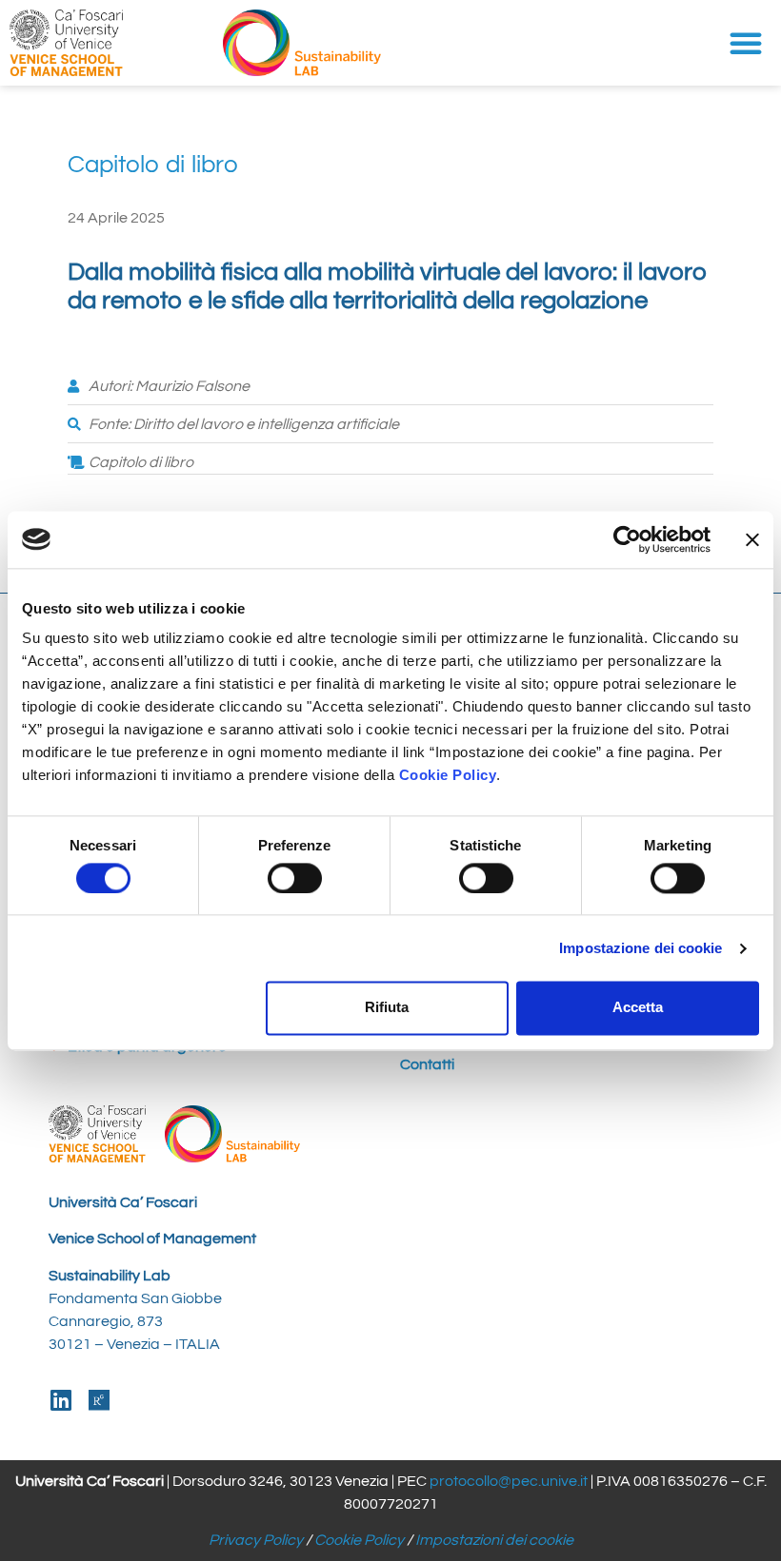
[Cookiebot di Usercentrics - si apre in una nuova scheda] (627, 539)
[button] (745, 42)
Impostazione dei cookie (640, 948)
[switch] (295, 878)
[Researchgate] (98, 1400)
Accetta (637, 1008)
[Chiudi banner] (752, 539)
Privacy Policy (256, 1540)
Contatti (427, 1064)
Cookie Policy (359, 1540)
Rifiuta (387, 1008)
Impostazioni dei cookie (494, 1540)
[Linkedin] (60, 1400)
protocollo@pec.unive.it (509, 1481)
